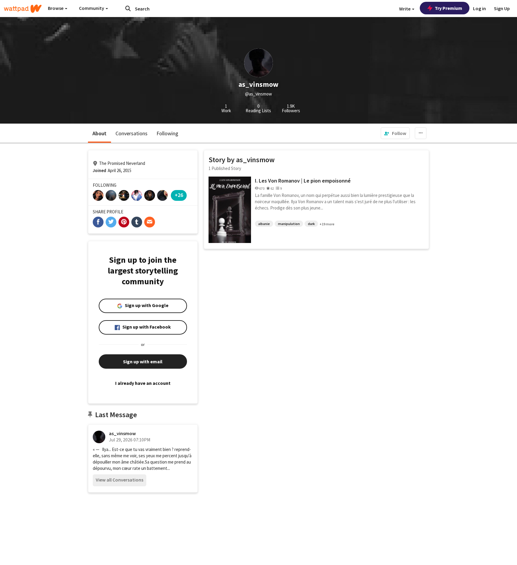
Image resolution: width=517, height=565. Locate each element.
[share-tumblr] (136, 222)
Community (92, 8)
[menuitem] (395, 133)
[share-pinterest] (123, 222)
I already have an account (143, 383)
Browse (56, 8)
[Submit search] (128, 8)
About (99, 133)
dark (311, 223)
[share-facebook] (98, 222)
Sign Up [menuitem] (502, 8)
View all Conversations (119, 480)
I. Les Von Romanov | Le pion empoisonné (303, 180)
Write (405, 9)
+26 (179, 195)
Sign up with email (142, 361)
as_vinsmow (122, 433)
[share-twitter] (111, 222)
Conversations (131, 133)
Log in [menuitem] (479, 8)
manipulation (289, 223)
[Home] (23, 9)
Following (167, 133)
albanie (264, 223)
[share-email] (149, 222)
